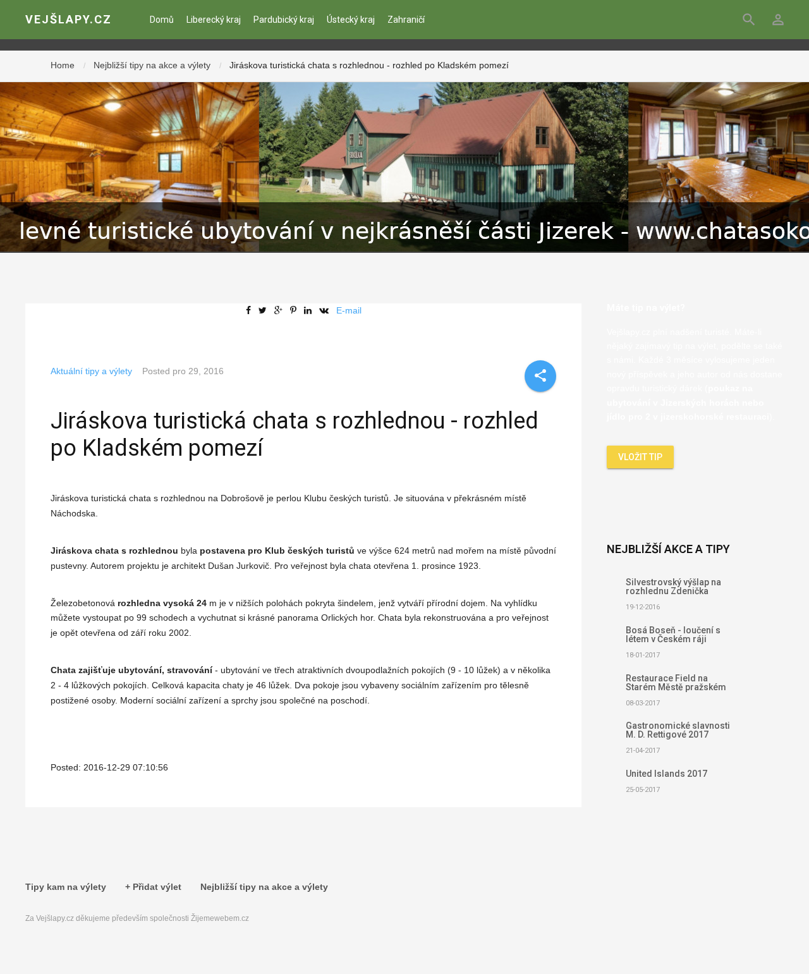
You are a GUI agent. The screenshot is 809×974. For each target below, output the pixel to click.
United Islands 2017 (666, 774)
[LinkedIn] (310, 310)
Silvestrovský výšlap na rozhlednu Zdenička (673, 586)
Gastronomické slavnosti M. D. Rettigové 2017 (678, 730)
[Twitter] (265, 310)
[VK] (326, 310)
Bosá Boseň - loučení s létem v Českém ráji (673, 634)
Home (63, 65)
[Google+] (281, 310)
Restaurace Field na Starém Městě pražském (676, 682)
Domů (162, 20)
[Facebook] (251, 310)
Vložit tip (640, 457)
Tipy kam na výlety (65, 887)
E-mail (349, 310)
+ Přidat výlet (153, 887)
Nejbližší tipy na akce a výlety (152, 65)
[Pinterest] (295, 310)
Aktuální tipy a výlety (91, 371)
